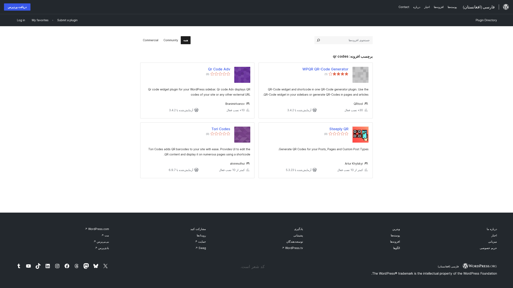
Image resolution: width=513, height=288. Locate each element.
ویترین (396, 229)
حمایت (200, 241)
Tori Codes (220, 129)
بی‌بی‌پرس (101, 241)
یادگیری (298, 229)
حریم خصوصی (488, 248)
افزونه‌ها (395, 241)
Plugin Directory (486, 20)
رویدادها (201, 235)
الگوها (396, 248)
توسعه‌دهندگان (294, 241)
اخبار (494, 235)
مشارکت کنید (198, 229)
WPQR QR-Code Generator (325, 69)
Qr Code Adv (219, 69)
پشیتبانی (298, 235)
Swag (200, 248)
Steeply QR (338, 129)
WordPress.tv (292, 248)
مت (105, 235)
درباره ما (492, 229)
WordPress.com (97, 229)
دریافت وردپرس (17, 7)
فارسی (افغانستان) (448, 266)
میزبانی (492, 241)
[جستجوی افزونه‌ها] (318, 40)
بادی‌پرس (102, 248)
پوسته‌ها (395, 235)
